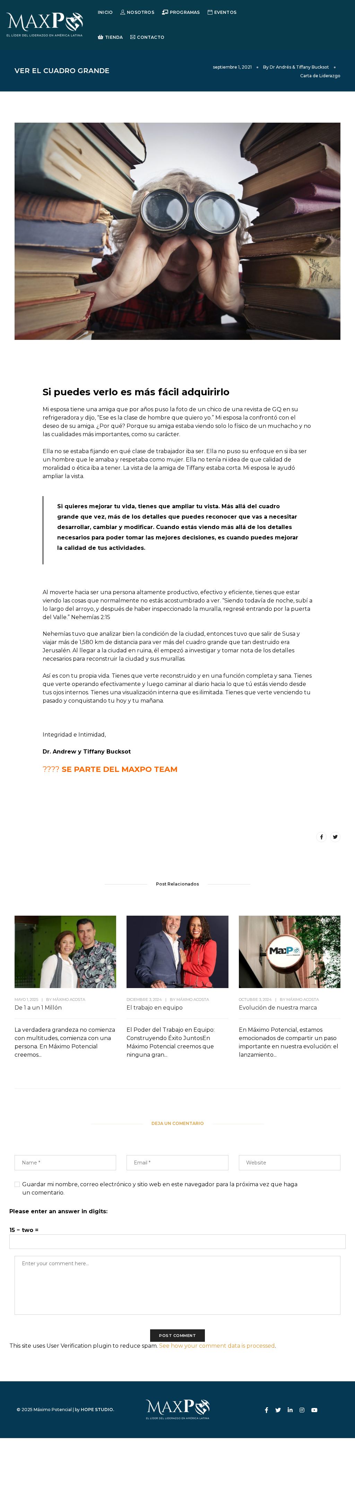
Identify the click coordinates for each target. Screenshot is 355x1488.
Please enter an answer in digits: (58, 1211)
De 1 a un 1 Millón (38, 1007)
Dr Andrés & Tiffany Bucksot (299, 67)
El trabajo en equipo (155, 1007)
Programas (185, 12)
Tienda (114, 37)
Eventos (225, 12)
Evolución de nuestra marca (278, 1007)
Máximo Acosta (69, 999)
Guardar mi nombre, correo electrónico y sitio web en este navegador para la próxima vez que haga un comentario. (159, 1188)
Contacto (150, 37)
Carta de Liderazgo (320, 75)
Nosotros (140, 12)
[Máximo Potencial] (44, 24)
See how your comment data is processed (217, 1345)
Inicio (105, 12)
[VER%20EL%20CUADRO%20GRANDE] (321, 837)
